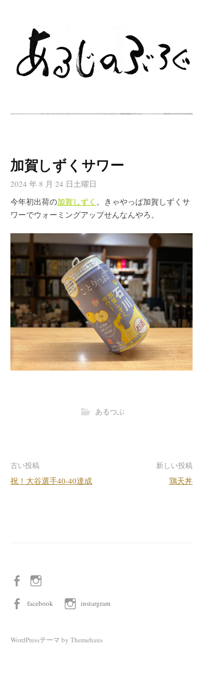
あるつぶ (109, 412)
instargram (95, 603)
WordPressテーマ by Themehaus (56, 639)
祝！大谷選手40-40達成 (51, 480)
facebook (40, 603)
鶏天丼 (181, 480)
